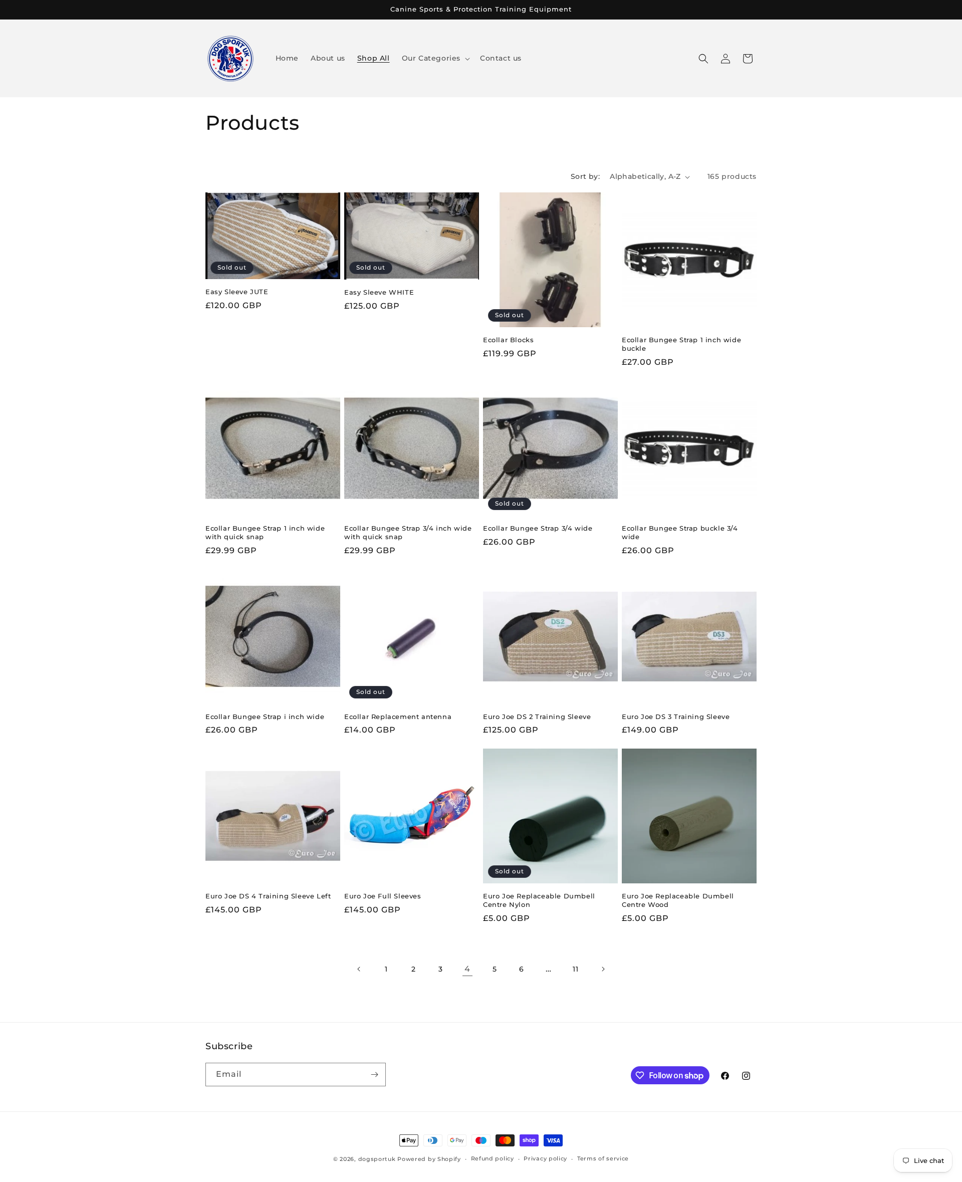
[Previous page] (359, 969)
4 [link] (467, 969)
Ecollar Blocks (508, 340)
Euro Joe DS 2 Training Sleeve (537, 717)
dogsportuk (377, 1158)
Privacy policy (545, 1158)
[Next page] (603, 969)
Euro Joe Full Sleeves (382, 896)
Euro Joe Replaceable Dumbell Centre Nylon (539, 900)
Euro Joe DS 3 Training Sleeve (676, 717)
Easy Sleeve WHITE (379, 292)
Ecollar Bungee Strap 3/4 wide (537, 528)
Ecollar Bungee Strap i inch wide (264, 717)
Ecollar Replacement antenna (397, 717)
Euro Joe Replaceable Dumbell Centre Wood (678, 900)
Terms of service (603, 1158)
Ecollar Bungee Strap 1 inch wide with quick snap (265, 532)
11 (575, 969)
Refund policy (492, 1158)
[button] (435, 58)
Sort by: (585, 176)
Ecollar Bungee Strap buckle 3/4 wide (680, 532)
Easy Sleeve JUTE (237, 292)
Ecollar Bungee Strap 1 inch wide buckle (681, 344)
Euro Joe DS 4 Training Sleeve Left (268, 896)
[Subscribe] (374, 1074)
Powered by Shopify (429, 1158)
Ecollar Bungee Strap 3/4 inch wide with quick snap (407, 532)
